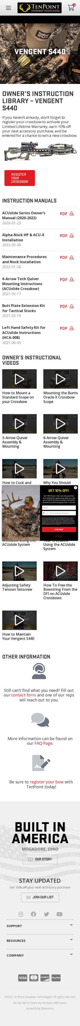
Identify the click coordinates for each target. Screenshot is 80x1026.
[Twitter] (46, 914)
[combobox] (45, 513)
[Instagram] (20, 914)
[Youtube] (59, 914)
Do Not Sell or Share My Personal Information (40, 1003)
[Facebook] (33, 914)
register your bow (47, 781)
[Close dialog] (75, 487)
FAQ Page (43, 743)
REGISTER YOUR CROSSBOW (19, 178)
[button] (19, 379)
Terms (70, 524)
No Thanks (59, 536)
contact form (23, 695)
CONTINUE (59, 529)
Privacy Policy (64, 524)
